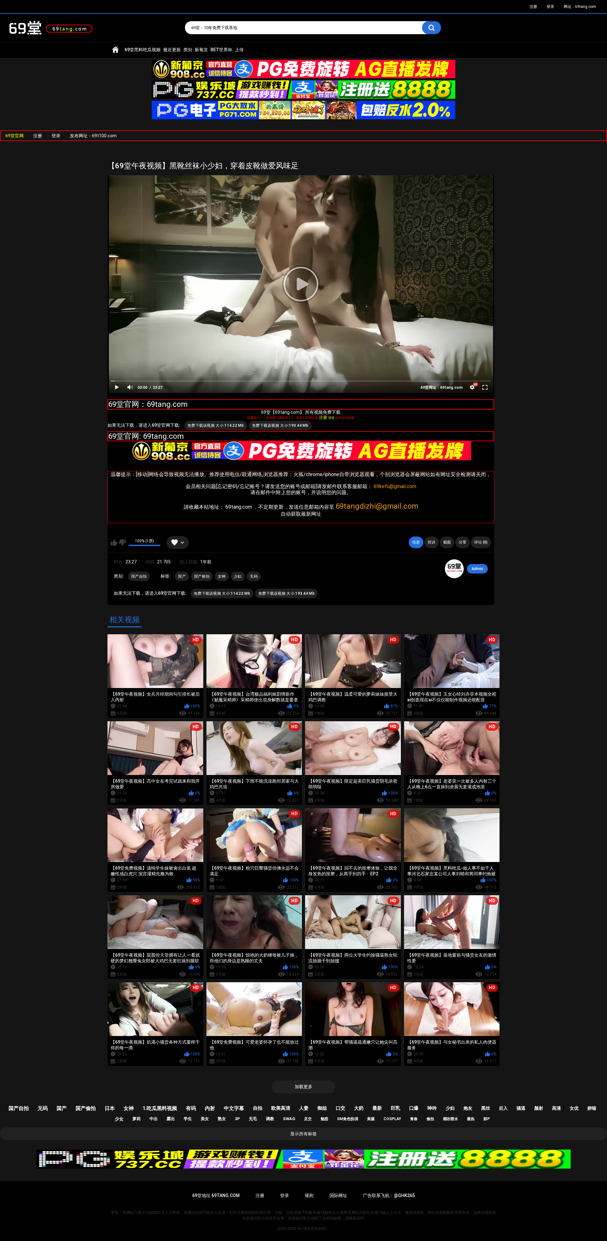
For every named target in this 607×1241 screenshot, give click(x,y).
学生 (188, 1118)
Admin (477, 569)
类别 (187, 49)
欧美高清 (280, 1108)
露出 (171, 1118)
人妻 (304, 1108)
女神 (222, 576)
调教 (270, 1118)
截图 (447, 542)
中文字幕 (234, 1108)
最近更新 (172, 49)
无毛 (253, 1118)
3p (237, 1118)
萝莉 (136, 1118)
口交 (340, 1108)
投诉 (431, 542)
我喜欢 (114, 542)
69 (299, 1228)
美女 (205, 1118)
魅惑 (324, 1119)
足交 (308, 1119)
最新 (377, 1108)
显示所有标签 (303, 1133)
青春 (414, 1119)
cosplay (392, 1119)
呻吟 (432, 1108)
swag (289, 1118)
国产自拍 (139, 576)
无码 (254, 576)
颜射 (538, 1108)
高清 (556, 1108)
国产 (182, 576)
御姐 (322, 1108)
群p (486, 1119)
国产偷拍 (202, 576)
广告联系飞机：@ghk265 (389, 1195)
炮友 (467, 1108)
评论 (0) (480, 542)
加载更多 (303, 1086)
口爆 (414, 1108)
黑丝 (485, 1108)
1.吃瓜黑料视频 (160, 1108)
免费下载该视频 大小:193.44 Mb (280, 425)
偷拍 (430, 1119)
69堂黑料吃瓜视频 (143, 49)
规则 (309, 1195)
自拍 (257, 1108)
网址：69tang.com (580, 6)
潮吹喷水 (450, 1119)
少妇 (238, 576)
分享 (462, 542)
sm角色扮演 (347, 1119)
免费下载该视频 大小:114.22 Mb (215, 425)
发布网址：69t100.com (93, 135)
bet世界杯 (221, 49)
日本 (110, 1108)
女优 (574, 1108)
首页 (115, 50)
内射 (210, 1108)
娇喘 (591, 1108)
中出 (154, 1118)
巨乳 (395, 1108)
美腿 (371, 1119)
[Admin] (454, 568)
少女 (119, 1118)
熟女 (222, 1118)
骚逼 (521, 1108)
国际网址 (338, 1195)
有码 (191, 1108)
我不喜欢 (122, 542)
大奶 (359, 1108)
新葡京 (201, 49)
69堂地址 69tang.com (216, 1195)
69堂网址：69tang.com (441, 387)
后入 (503, 1108)
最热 (471, 1119)
